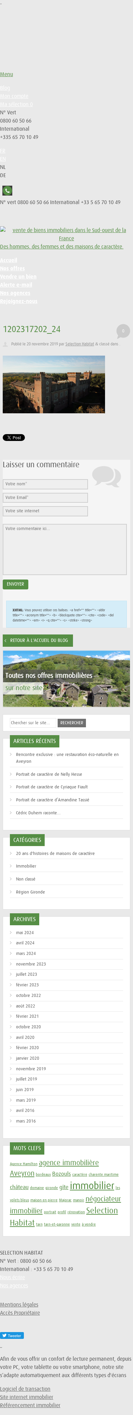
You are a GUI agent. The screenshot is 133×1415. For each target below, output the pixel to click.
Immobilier (26, 866)
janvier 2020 (27, 1058)
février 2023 (27, 985)
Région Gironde (30, 892)
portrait (50, 1212)
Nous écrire (12, 1277)
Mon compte (14, 96)
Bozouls (61, 1174)
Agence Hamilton (24, 1164)
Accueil (8, 260)
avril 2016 (25, 1111)
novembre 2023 (31, 964)
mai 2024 (25, 933)
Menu (6, 74)
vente (75, 1224)
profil (62, 1212)
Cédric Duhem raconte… (38, 813)
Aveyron (22, 1173)
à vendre (89, 1224)
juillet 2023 (26, 974)
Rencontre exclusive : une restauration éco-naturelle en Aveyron (67, 758)
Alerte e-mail (16, 285)
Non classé (25, 879)
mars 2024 (26, 954)
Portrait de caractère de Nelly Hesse (49, 774)
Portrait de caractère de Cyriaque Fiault (52, 787)
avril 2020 (25, 1037)
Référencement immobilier (30, 1405)
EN (3, 159)
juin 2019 (25, 1090)
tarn (39, 1224)
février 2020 (27, 1048)
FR (2, 151)
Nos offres (12, 268)
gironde (51, 1188)
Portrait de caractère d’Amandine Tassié (52, 800)
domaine (37, 1188)
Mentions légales (19, 1304)
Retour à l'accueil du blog (39, 640)
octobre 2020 (28, 1027)
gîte (64, 1187)
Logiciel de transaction (25, 1389)
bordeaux (43, 1174)
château (19, 1187)
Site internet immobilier (26, 1397)
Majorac (65, 1200)
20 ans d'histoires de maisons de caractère (55, 854)
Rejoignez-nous (19, 301)
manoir (78, 1200)
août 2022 (25, 1006)
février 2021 (27, 1016)
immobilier (92, 1186)
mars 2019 (26, 1100)
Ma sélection (16, 104)
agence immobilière (69, 1163)
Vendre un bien (18, 276)
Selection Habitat (79, 344)
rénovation (76, 1212)
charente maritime (104, 1174)
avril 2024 (25, 943)
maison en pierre (44, 1200)
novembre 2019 (31, 1069)
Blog (5, 88)
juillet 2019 (26, 1079)
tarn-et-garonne (57, 1224)
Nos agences (15, 293)
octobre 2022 (28, 996)
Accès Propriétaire (20, 1313)
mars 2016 (26, 1121)
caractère (79, 1174)
